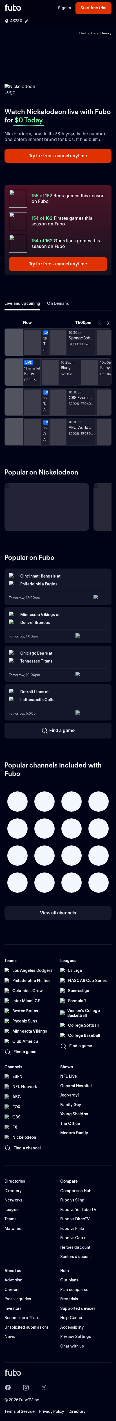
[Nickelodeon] (13, 342)
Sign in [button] (64, 8)
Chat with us (72, 1346)
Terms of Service (20, 1411)
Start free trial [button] (93, 8)
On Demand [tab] (58, 303)
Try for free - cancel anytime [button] (58, 155)
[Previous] (100, 322)
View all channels (58, 913)
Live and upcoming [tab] (22, 303)
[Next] (107, 322)
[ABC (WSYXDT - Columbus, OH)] (13, 431)
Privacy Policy (51, 1411)
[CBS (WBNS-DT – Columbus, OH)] (13, 402)
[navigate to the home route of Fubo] (13, 8)
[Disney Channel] (13, 372)
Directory (76, 1411)
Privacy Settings (75, 1336)
